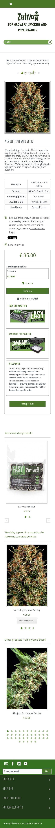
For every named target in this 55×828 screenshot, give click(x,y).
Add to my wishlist (28, 298)
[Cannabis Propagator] (27, 345)
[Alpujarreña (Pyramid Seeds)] (27, 678)
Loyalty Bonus (37, 228)
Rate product (27, 403)
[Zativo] (28, 12)
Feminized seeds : (16, 266)
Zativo (17, 823)
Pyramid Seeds (39, 207)
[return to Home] (8, 60)
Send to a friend (16, 244)
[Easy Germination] (27, 317)
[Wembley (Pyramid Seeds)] (27, 575)
